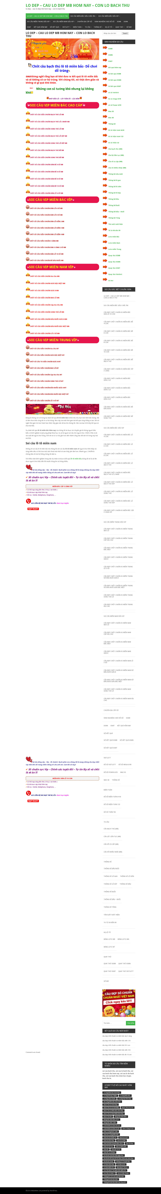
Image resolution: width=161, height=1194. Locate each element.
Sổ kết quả (54, 27)
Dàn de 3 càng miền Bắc (111, 1134)
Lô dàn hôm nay (109, 1164)
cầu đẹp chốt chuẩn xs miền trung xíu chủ (118, 605)
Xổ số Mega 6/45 (125, 764)
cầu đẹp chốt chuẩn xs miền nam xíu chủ (119, 699)
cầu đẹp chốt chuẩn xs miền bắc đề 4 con (118, 322)
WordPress (53, 1190)
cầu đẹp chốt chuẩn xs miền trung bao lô (118, 529)
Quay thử (119, 27)
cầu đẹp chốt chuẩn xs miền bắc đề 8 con (118, 341)
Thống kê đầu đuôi (115, 174)
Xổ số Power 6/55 (111, 772)
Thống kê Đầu (113, 199)
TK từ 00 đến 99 (114, 230)
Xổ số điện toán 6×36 (112, 797)
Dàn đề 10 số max (109, 1152)
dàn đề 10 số (116, 1149)
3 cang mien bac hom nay (112, 1092)
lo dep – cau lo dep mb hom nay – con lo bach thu (78, 5)
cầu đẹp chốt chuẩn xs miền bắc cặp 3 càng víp (119, 511)
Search (125, 33)
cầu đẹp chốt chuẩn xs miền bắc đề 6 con (118, 332)
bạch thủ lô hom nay (110, 1104)
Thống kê (98, 27)
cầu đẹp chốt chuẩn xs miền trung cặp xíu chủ (118, 539)
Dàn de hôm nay (109, 1140)
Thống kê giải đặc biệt (111, 1179)
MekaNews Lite (36, 1190)
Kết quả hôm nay (40, 27)
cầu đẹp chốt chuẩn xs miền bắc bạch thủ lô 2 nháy (117, 473)
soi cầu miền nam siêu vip (63, 21)
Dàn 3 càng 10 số (128, 1128)
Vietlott (66, 27)
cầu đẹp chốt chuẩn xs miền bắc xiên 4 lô (117, 398)
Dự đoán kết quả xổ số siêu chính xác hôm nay (118, 1158)
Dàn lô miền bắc (121, 1146)
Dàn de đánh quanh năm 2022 (113, 1143)
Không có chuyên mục (123, 1161)
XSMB (119, 21)
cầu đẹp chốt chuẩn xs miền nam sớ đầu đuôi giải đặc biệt (119, 680)
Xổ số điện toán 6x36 (116, 130)
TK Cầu (87, 27)
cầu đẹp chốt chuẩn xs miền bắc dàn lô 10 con (117, 313)
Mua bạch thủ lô (122, 1167)
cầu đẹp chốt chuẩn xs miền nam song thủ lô (117, 690)
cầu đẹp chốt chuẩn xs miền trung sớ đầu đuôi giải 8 (118, 577)
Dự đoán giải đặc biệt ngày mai (113, 1155)
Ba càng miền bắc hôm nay (112, 1101)
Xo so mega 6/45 (114, 99)
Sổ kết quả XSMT (114, 86)
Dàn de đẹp (129, 1143)
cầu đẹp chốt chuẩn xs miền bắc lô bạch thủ (118, 464)
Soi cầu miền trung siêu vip (38, 21)
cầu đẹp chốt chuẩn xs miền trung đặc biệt (118, 548)
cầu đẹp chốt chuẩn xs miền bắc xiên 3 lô (117, 389)
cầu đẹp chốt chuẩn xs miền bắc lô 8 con (118, 454)
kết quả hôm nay (114, 67)
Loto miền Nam (114, 243)
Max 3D (111, 111)
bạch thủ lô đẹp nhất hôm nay (113, 1113)
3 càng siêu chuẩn (109, 1098)
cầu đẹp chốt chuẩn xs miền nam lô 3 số (118, 661)
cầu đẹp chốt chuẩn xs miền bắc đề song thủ (118, 417)
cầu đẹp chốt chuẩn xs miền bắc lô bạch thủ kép (118, 483)
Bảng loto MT (109, 947)
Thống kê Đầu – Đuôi (116, 212)
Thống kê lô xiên (114, 186)
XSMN (126, 21)
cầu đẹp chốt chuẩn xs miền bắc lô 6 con (118, 445)
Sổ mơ (110, 280)
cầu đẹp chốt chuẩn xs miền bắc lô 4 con (118, 435)
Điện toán (77, 27)
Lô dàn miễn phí (109, 1167)
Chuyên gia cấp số (84, 21)
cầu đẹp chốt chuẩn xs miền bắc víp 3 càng (118, 370)
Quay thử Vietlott (115, 274)
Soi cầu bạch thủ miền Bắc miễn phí (115, 1170)
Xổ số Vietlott (110, 764)
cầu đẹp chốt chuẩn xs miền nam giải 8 (117, 652)
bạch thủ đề (108, 1116)
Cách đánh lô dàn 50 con (112, 1125)
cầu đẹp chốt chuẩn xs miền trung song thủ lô (118, 596)
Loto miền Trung (114, 249)
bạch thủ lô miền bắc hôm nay (113, 1110)
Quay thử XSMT (114, 268)
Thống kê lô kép (114, 193)
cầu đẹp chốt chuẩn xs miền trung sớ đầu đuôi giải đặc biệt (118, 586)
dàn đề (106, 1149)
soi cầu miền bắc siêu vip (108, 16)
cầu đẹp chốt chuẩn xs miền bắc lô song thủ (118, 492)
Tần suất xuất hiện (115, 224)
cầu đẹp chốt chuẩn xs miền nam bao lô (117, 624)
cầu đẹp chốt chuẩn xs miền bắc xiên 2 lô (117, 379)
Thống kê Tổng (114, 218)
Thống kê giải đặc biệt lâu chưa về (115, 1182)
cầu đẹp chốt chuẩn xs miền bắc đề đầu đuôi (118, 407)
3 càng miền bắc (125, 1095)
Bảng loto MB (109, 939)
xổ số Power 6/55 (114, 105)
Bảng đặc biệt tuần (110, 1122)
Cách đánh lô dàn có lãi (111, 1128)
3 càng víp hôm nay (125, 1098)
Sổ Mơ (129, 27)
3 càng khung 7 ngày (110, 1095)
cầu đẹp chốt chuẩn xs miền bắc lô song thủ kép (118, 502)
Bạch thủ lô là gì (127, 1107)
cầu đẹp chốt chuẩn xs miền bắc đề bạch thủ (118, 360)
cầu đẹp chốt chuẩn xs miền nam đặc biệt (117, 642)
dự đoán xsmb (108, 1161)
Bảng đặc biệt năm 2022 (111, 1119)
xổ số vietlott (113, 92)
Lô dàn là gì (121, 1164)
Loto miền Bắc (113, 237)
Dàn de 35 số (124, 1137)
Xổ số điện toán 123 (115, 136)
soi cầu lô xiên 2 (109, 1173)
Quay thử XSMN (114, 262)
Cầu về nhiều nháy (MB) (117, 168)
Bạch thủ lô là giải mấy (111, 1107)
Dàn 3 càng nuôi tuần (111, 1131)
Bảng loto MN (123, 939)
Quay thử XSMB (114, 255)
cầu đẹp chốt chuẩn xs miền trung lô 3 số (118, 567)
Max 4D (111, 118)
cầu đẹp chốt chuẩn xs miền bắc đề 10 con (118, 351)
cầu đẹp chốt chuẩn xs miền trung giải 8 (118, 558)
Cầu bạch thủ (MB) (115, 149)
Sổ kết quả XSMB (114, 74)
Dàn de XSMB (121, 1140)
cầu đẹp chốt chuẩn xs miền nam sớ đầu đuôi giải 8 (119, 671)
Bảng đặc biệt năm (121, 1116)
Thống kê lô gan (114, 180)
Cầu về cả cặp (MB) (115, 161)
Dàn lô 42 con (108, 1146)
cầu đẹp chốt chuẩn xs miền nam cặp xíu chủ (117, 633)
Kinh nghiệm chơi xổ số (104, 21)
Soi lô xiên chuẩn (123, 1173)
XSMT (29, 27)
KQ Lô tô (108, 27)
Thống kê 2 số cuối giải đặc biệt (114, 1176)
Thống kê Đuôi (113, 205)
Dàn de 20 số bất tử (110, 1137)
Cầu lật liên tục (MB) (116, 155)
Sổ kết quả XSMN (114, 80)
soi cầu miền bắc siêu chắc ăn (82, 16)
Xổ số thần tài (113, 143)
